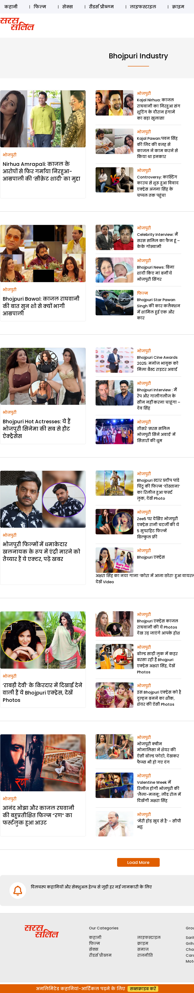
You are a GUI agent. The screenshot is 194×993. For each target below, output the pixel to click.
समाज (143, 949)
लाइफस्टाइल (143, 7)
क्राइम (178, 7)
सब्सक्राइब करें (143, 989)
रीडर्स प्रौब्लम (101, 7)
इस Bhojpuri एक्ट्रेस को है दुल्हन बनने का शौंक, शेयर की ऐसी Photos (159, 698)
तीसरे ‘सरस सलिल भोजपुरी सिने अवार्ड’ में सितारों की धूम (156, 434)
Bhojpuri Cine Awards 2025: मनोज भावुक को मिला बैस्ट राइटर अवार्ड (157, 363)
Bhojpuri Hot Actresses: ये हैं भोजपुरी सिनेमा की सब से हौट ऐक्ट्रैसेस (37, 429)
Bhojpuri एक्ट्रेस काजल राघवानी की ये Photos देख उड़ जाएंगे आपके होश (158, 627)
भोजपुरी (10, 155)
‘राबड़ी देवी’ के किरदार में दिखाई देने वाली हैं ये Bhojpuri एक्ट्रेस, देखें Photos (42, 693)
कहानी (11, 7)
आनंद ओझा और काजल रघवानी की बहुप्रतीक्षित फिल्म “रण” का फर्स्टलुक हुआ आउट (38, 815)
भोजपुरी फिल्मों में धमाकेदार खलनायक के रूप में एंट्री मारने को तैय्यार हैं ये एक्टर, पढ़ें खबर (41, 552)
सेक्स (67, 7)
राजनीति (145, 955)
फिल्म (40, 7)
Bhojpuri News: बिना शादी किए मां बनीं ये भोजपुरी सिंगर (155, 273)
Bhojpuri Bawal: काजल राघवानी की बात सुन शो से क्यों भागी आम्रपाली (41, 306)
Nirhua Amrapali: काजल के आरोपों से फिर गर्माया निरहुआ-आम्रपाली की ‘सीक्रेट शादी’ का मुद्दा (41, 171)
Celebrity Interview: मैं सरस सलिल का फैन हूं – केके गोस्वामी (158, 240)
